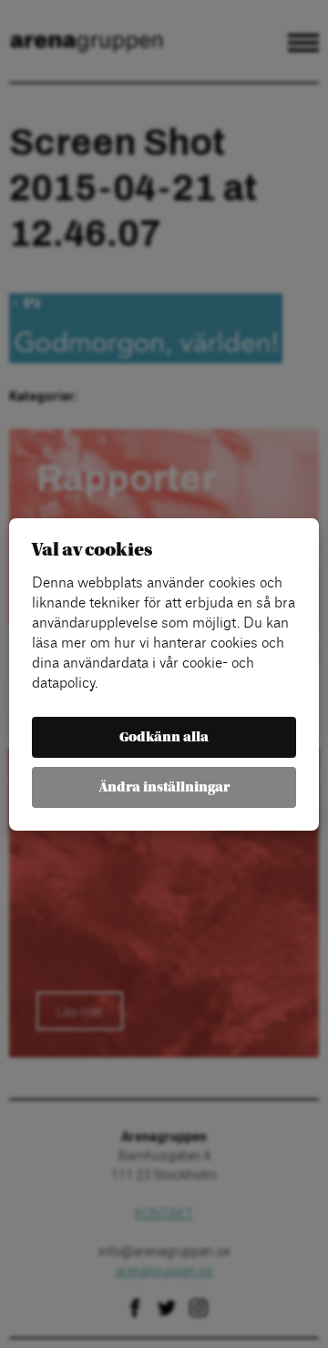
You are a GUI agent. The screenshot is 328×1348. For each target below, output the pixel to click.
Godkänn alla (164, 737)
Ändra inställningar (164, 787)
